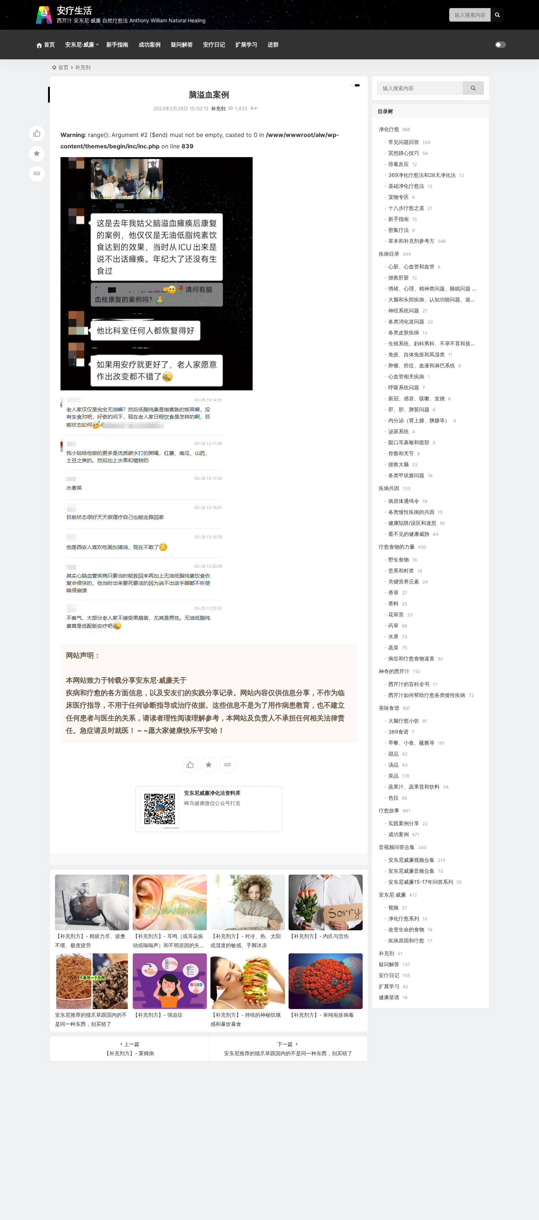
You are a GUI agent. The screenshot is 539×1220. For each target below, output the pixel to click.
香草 (393, 592)
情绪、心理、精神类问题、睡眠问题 (429, 288)
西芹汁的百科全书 (408, 684)
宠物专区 (398, 197)
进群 (273, 44)
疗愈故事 (389, 810)
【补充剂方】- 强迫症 (158, 1015)
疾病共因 (389, 488)
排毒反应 (398, 164)
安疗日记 (214, 44)
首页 (63, 67)
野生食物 (398, 559)
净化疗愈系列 (403, 918)
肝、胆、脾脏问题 (408, 409)
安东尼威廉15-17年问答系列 (420, 882)
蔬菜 (393, 647)
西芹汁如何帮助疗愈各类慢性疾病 (426, 695)
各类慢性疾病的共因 (411, 512)
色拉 (393, 797)
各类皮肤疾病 (403, 332)
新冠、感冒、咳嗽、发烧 (416, 398)
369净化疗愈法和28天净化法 (422, 175)
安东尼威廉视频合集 (411, 860)
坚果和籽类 (401, 570)
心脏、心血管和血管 (411, 266)
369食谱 (398, 731)
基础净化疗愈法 (406, 186)
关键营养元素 (403, 581)
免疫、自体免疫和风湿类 (416, 354)
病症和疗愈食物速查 (411, 658)
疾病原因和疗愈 (406, 940)
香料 (393, 603)
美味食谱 (389, 708)
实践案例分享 (403, 823)
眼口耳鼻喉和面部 (408, 442)
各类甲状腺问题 (406, 475)
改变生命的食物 (406, 929)
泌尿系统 (398, 431)
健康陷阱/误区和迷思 (412, 523)
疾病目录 (389, 254)
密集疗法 (398, 230)
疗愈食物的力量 (397, 547)
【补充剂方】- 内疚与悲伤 (319, 936)
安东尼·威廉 (79, 44)
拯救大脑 (398, 464)
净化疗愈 (389, 129)
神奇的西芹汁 (394, 671)
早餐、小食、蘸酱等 (411, 742)
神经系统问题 (403, 310)
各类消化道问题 (406, 321)
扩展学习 (246, 44)
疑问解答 (182, 44)
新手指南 (117, 44)
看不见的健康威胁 (408, 534)
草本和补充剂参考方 (411, 241)
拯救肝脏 (398, 277)
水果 (393, 636)
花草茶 (396, 614)
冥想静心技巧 (403, 153)
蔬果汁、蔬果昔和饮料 (414, 786)
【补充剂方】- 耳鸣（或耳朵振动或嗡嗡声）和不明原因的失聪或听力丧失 (169, 945)
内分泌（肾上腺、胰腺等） (419, 420)
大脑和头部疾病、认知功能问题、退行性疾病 (439, 299)
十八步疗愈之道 (406, 208)
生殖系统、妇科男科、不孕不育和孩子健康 (437, 343)
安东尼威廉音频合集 (411, 871)
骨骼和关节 (401, 453)
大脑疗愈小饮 (403, 720)
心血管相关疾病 (406, 376)
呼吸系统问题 (403, 387)
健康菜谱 (389, 997)
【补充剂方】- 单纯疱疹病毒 (321, 1015)
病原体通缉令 (403, 501)
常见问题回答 (403, 142)
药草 (393, 625)
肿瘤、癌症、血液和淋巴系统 (421, 365)
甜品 (393, 753)
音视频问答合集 (397, 847)
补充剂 (83, 67)
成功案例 (150, 44)
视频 (393, 907)
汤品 (393, 764)
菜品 (393, 775)
